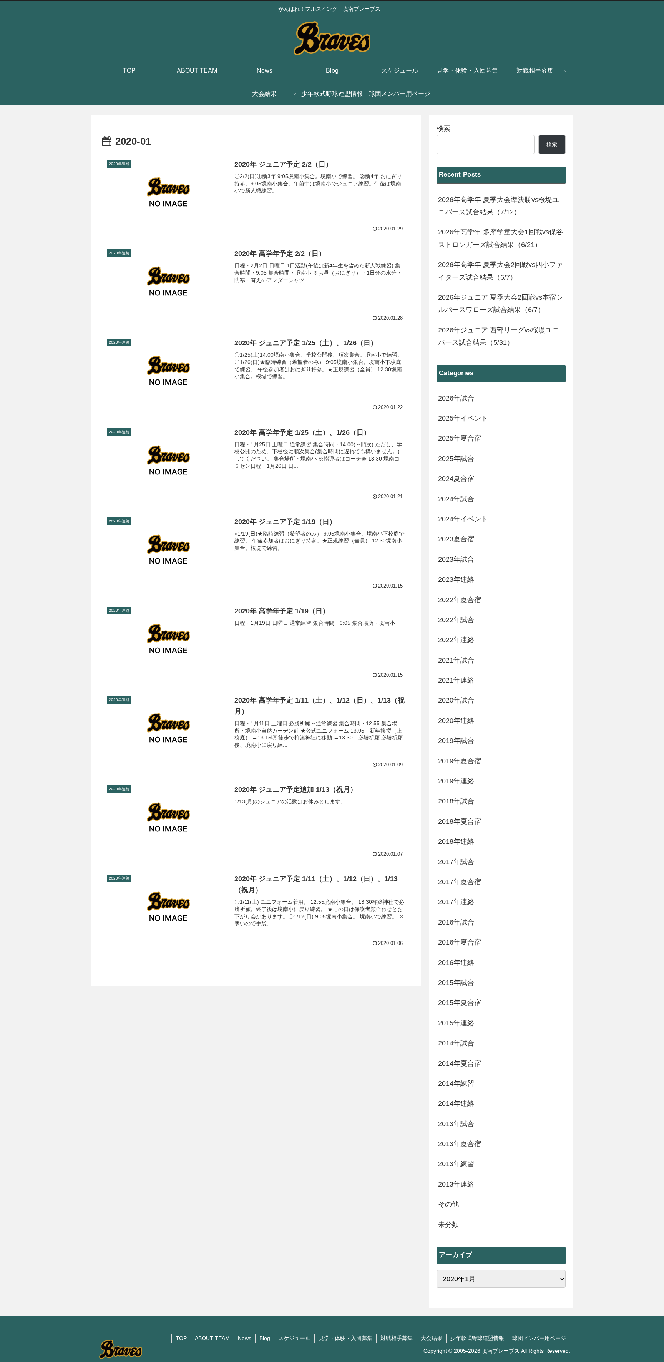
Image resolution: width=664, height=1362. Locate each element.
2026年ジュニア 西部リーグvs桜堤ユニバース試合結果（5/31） (498, 336)
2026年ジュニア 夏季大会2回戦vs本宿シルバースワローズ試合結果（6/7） (500, 304)
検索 (443, 128)
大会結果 (431, 1338)
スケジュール (294, 1338)
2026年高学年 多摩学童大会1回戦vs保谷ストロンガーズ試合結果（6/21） (500, 238)
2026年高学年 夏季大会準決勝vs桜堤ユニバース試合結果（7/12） (498, 206)
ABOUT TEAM (212, 1338)
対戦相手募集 (396, 1338)
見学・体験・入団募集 (345, 1338)
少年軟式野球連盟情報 (477, 1338)
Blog (264, 1338)
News (244, 1338)
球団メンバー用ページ (539, 1338)
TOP (181, 1338)
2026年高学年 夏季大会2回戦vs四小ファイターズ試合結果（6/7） (500, 271)
